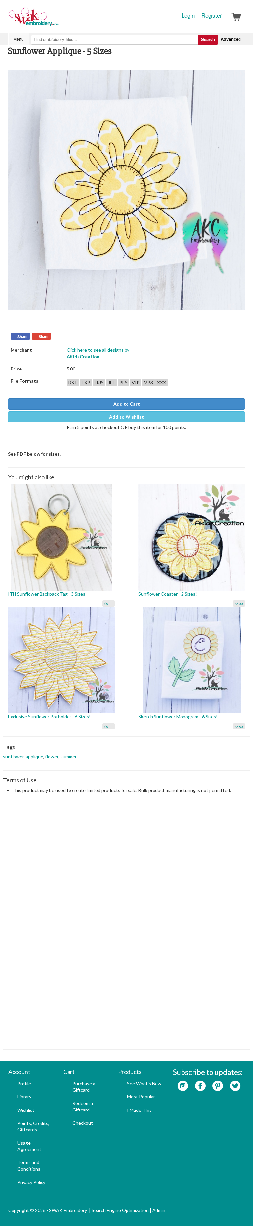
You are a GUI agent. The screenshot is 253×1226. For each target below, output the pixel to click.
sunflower (13, 756)
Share (22, 337)
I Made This (139, 1110)
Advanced (231, 39)
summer (68, 756)
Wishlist (25, 1110)
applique (34, 756)
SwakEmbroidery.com (57, 20)
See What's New (144, 1083)
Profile (24, 1083)
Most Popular (141, 1096)
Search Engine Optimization (120, 1210)
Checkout (82, 1123)
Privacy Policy (31, 1182)
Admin (158, 1210)
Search (208, 39)
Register (211, 15)
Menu (19, 39)
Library (24, 1096)
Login (188, 15)
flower (51, 756)
